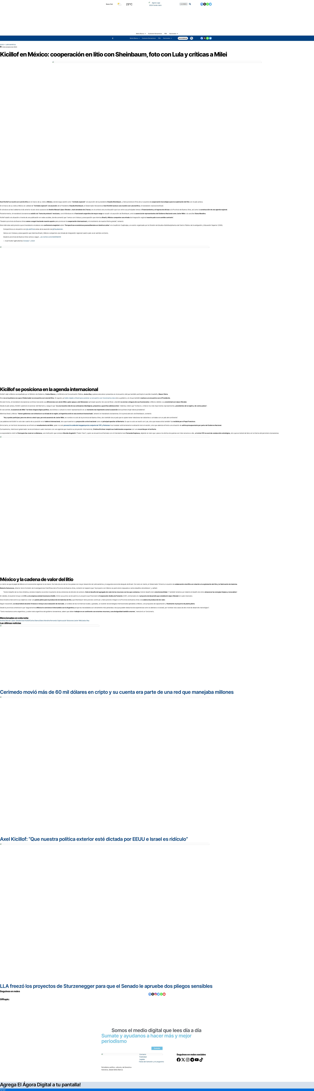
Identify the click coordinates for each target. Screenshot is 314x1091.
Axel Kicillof (26, 620)
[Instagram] (155, 994)
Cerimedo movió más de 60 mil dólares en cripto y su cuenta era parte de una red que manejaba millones (117, 692)
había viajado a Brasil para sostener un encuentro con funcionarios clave (90, 398)
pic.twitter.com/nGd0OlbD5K (51, 237)
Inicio (2, 44)
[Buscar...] (190, 4)
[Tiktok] (201, 1060)
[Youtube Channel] (164, 994)
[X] (204, 4)
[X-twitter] (183, 1060)
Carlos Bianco (34, 620)
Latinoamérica (11, 44)
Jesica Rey (85, 620)
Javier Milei (78, 620)
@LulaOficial (30, 229)
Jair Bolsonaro (69, 620)
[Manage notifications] (4, 1086)
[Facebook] (201, 4)
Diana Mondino (45, 620)
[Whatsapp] (207, 4)
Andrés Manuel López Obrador (11, 620)
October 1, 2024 (29, 241)
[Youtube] (197, 1060)
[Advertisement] (157, 20)
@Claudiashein (57, 229)
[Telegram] (210, 4)
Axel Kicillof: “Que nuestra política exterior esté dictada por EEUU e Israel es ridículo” (94, 839)
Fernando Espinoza (57, 620)
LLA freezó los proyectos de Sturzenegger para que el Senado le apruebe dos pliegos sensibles (106, 986)
